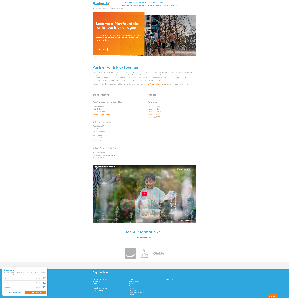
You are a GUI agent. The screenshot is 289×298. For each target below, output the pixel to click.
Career (166, 5)
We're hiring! (273, 296)
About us (159, 5)
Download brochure (144, 237)
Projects (160, 2)
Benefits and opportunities (147, 2)
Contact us (173, 5)
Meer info (38, 278)
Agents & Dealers (134, 281)
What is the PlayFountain (129, 2)
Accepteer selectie (14, 292)
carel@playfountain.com (155, 84)
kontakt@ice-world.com (156, 114)
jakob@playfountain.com (102, 138)
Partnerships (132, 290)
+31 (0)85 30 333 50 (99, 290)
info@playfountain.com (101, 114)
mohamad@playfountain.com (104, 155)
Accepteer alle (36, 292)
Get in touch (101, 50)
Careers (131, 286)
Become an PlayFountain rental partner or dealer (138, 5)
